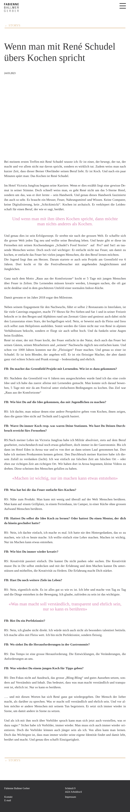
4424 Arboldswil (73, 791)
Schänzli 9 (70, 788)
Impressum (70, 797)
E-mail (7, 800)
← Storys (12, 25)
